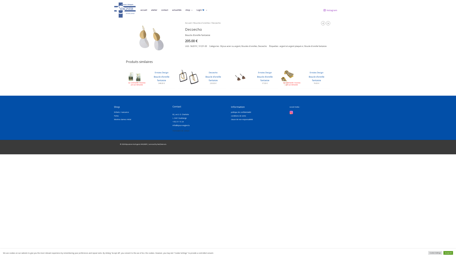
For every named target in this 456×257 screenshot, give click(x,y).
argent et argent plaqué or (291, 46)
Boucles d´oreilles (201, 23)
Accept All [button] (448, 253)
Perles (116, 116)
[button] (191, 10)
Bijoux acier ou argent (230, 46)
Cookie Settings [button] (435, 253)
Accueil (188, 23)
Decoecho (262, 46)
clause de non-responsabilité (242, 119)
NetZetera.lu (161, 144)
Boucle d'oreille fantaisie (315, 46)
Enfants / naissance (121, 112)
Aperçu (136, 85)
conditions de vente (238, 116)
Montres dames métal (122, 119)
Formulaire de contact (181, 131)
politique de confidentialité (241, 112)
